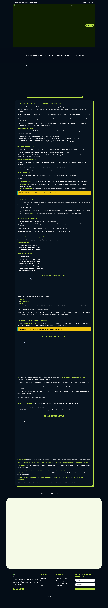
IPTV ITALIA (24, 410)
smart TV (62, 377)
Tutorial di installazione (56, 6)
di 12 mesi (30, 323)
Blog (66, 6)
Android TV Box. (80, 377)
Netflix (51, 386)
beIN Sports (69, 386)
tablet (73, 377)
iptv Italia (68, 231)
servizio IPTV (32, 213)
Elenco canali (44, 6)
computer (68, 377)
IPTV (71, 131)
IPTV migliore (34, 312)
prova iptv (40, 231)
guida (65, 391)
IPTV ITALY (28, 396)
